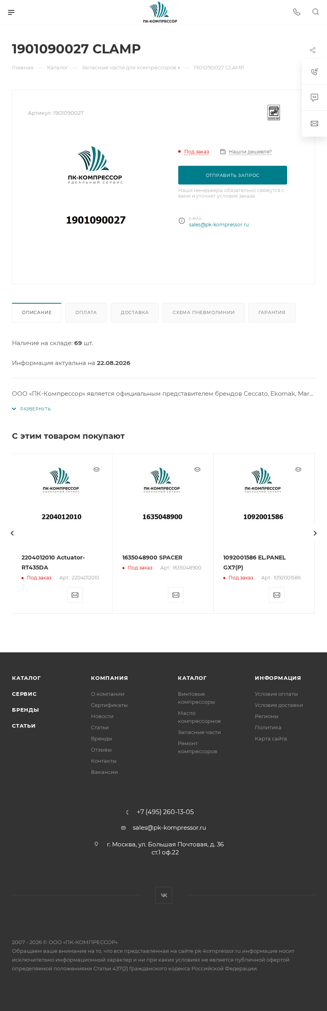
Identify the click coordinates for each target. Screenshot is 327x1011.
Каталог (26, 678)
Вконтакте (163, 895)
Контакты (103, 761)
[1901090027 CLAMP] (97, 200)
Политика (268, 727)
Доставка (135, 312)
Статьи (24, 725)
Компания (109, 678)
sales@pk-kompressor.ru (219, 225)
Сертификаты (109, 705)
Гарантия (271, 312)
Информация (278, 678)
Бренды (25, 710)
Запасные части (199, 732)
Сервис (24, 694)
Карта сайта (271, 738)
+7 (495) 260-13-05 (165, 812)
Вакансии (104, 772)
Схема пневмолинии (204, 312)
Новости (102, 716)
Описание (36, 312)
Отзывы (101, 749)
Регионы (266, 716)
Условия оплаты (276, 694)
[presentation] (12, 533)
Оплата (86, 312)
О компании (107, 694)
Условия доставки (279, 705)
